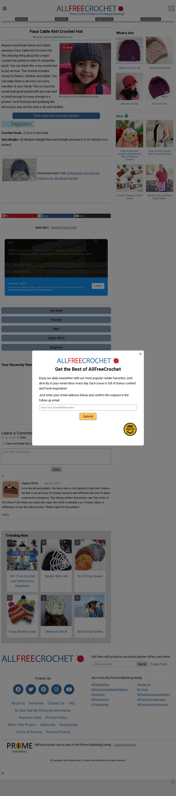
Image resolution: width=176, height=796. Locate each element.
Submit (88, 416)
